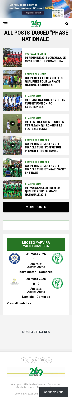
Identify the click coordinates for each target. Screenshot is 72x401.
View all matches (19, 303)
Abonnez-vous (54, 392)
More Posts (36, 207)
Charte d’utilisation (34, 384)
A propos (16, 384)
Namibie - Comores (36, 297)
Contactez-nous (25, 387)
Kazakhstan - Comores (36, 272)
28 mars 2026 (36, 279)
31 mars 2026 (36, 254)
